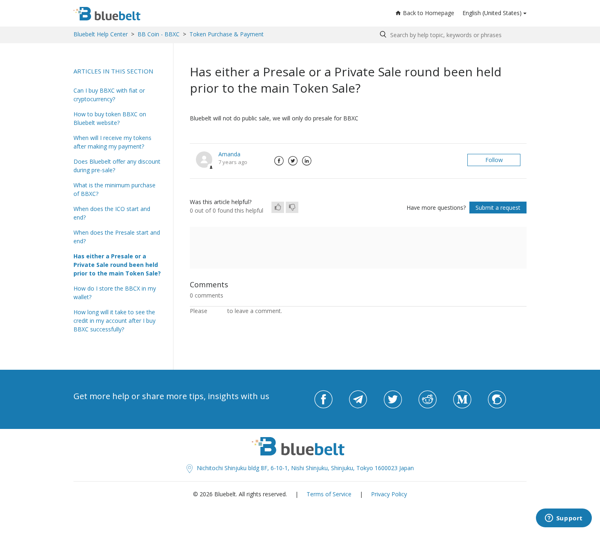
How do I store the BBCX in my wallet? (114, 292)
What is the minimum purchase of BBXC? (114, 189)
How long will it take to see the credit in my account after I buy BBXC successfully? (114, 320)
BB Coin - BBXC (159, 34)
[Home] (106, 13)
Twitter (293, 161)
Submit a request (498, 207)
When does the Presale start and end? (116, 237)
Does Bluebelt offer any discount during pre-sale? (116, 166)
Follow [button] (494, 160)
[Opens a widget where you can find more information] (564, 519)
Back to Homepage (428, 13)
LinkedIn (306, 161)
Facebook (279, 161)
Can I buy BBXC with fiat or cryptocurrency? (109, 95)
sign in (217, 311)
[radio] (277, 207)
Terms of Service (329, 494)
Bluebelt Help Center (100, 34)
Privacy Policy (389, 494)
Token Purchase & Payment (226, 34)
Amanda (229, 154)
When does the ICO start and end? (111, 213)
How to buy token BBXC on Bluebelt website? (109, 118)
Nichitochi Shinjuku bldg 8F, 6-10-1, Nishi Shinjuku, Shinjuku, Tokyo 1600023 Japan (305, 468)
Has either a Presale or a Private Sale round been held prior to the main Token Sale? (117, 264)
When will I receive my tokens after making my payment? (112, 142)
